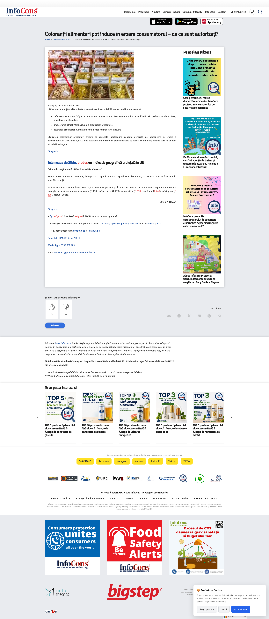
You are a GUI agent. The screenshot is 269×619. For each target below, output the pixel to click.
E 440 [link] (157, 191)
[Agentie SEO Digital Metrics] (72, 592)
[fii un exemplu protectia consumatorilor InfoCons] (196, 547)
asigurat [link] (58, 216)
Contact (143, 498)
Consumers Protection (97, 455)
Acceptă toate (240, 609)
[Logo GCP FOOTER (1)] (200, 478)
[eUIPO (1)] (167, 478)
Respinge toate (207, 609)
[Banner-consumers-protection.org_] (72, 547)
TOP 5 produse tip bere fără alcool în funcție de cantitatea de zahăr (208, 429)
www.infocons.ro (63, 343)
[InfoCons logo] (22, 11)
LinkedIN (155, 461)
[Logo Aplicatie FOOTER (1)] (183, 478)
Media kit (114, 498)
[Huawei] (211, 21)
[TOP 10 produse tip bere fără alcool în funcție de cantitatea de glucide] (60, 407)
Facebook (104, 461)
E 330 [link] (138, 191)
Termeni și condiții (60, 498)
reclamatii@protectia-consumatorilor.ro (74, 252)
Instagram (122, 461)
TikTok (187, 461)
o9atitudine (79, 230)
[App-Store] (161, 21)
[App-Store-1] (186, 21)
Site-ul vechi (159, 498)
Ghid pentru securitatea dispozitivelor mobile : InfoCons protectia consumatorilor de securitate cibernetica (200, 102)
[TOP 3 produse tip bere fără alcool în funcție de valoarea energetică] (134, 407)
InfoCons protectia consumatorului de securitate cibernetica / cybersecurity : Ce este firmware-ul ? (200, 221)
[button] (260, 12)
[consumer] (53, 478)
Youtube (139, 461)
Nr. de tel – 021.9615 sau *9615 (64, 238)
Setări (224, 609)
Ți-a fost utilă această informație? (62, 297)
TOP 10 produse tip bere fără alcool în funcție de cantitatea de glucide (58, 429)
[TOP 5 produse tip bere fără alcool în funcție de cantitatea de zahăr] (208, 407)
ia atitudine (94, 230)
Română (231, 616)
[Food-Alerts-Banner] (134, 547)
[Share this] (179, 316)
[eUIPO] (134, 478)
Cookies (129, 498)
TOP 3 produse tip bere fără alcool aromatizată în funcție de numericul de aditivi (171, 430)
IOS (159, 223)
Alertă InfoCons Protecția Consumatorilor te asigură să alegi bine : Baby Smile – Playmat (201, 279)
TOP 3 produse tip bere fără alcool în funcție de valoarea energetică (134, 429)
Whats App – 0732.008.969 (61, 245)
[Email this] (169, 316)
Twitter (172, 461)
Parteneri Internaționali (206, 498)
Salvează (55, 325)
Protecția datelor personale (90, 498)
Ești (51, 216)
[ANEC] (85, 478)
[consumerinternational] (69, 478)
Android (150, 223)
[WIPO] (151, 478)
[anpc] (102, 478)
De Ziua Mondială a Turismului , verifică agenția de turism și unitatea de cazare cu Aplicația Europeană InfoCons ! (200, 162)
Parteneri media (179, 498)
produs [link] (83, 162)
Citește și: (53, 151)
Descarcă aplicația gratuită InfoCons (119, 223)
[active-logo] (216, 478)
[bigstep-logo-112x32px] (134, 592)
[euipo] (118, 478)
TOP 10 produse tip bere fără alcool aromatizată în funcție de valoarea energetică (96, 430)
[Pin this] (209, 316)
